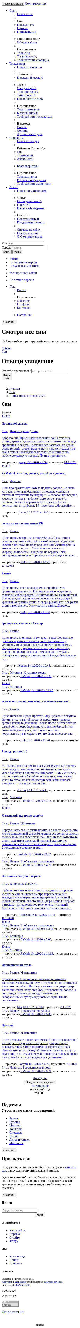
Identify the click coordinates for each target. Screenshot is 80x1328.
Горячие (22, 28)
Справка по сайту (29, 229)
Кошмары (16, 883)
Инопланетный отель (16, 965)
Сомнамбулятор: (36, 3)
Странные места (35, 672)
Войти (6, 251)
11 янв (6, 921)
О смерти (31, 883)
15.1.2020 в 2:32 (36, 462)
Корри (22, 665)
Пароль (6, 247)
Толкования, (17, 63)
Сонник (22, 130)
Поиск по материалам (31, 190)
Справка (15, 1234)
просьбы (27, 91)
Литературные (19, 431)
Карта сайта (17, 1230)
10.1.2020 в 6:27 (39, 1064)
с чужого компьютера (24, 265)
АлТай (21, 790)
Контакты (23, 307)
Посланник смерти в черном (21, 876)
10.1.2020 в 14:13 (41, 953)
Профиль (23, 304)
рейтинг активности (34, 183)
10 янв (6, 946)
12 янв (6, 807)
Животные (28, 823)
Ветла (22, 512)
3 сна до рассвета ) (14, 751)
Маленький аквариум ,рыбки (22, 815)
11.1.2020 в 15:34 (41, 928)
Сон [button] (6, 349)
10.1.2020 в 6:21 (40, 1071)
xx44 (23, 562)
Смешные (15, 1132)
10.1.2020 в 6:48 (40, 1014)
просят (26, 95)
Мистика (16, 672)
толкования (28, 109)
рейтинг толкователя (34, 116)
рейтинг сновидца (33, 60)
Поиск (13, 1259)
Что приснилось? (16, 371)
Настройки (24, 314)
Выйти (21, 290)
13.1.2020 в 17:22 (41, 690)
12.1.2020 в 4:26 (40, 864)
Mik (19, 1007)
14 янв (6, 465)
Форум (13, 1241)
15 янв (6, 416)
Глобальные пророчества (37, 861)
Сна (19, 151)
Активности (25, 159)
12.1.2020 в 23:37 (39, 854)
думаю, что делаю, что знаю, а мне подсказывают (36, 701)
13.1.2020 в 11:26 (38, 740)
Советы (22, 127)
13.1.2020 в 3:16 (40, 800)
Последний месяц (30, 77)
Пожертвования (27, 233)
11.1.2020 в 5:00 (40, 939)
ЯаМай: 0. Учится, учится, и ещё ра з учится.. (34, 473)
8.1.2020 (65, 1007)
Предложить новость (31, 222)
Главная (14, 388)
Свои (34, 431)
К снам (27, 113)
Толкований (25, 155)
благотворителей (53, 1281)
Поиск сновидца (28, 141)
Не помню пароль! (21, 280)
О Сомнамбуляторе (29, 236)
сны (23, 53)
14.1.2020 (70, 462)
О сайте (14, 1237)
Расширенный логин (23, 273)
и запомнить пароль (23, 262)
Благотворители (27, 166)
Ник (4, 243)
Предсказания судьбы (35, 1010)
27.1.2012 (8, 565)
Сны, (12, 10)
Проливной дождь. (15, 423)
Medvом (6, 1281)
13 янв (6, 683)
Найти (40, 1214)
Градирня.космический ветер (22, 623)
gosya (22, 462)
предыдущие (40, 1082)
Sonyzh (23, 1064)
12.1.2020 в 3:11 (45, 914)
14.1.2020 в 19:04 (38, 512)
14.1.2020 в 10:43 (39, 665)
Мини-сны (16, 1143)
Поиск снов (25, 14)
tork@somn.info (21, 1284)
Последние (25, 24)
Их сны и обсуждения (31, 180)
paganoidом (19, 1281)
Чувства (15, 481)
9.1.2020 (71, 1064)
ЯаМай (25, 676)
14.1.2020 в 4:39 (40, 676)
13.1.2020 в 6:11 (37, 790)
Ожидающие (26, 88)
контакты (27, 176)
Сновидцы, (16, 137)
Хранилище (17, 1256)
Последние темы (29, 201)
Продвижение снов (30, 98)
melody (23, 854)
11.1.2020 (8, 918)
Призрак (8, 1025)
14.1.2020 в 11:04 (38, 612)
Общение (23, 300)
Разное (13, 187)
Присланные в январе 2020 (27, 395)
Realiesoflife (26, 914)
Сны (12, 392)
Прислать (15, 1263)
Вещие (14, 861)
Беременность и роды (37, 1067)
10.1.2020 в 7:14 (33, 1007)
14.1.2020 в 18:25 (38, 562)
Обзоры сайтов (27, 42)
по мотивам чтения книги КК (22, 523)
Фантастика (29, 972)
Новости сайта (28, 219)
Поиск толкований (29, 67)
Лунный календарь (29, 134)
